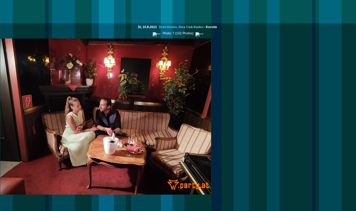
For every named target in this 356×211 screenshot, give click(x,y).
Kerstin (211, 27)
